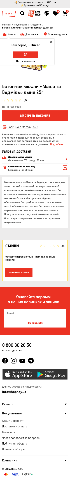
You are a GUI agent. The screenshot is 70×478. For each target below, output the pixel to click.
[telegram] (31, 360)
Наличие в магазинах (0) (24, 127)
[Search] (22, 13)
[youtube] (22, 360)
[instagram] (14, 360)
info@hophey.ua (14, 392)
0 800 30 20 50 (17, 345)
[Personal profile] (47, 13)
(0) (25, 100)
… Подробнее (55, 144)
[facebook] (5, 360)
